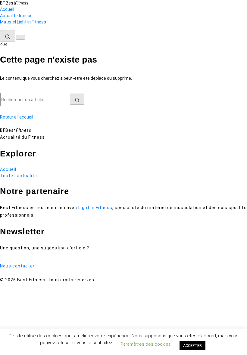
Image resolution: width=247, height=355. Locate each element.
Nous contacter (17, 266)
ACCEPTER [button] (192, 345)
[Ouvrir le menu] (20, 37)
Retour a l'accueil (16, 117)
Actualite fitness (16, 15)
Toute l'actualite (18, 175)
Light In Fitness (95, 207)
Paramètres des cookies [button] (145, 344)
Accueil (7, 9)
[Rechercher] (7, 36)
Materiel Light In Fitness (23, 22)
